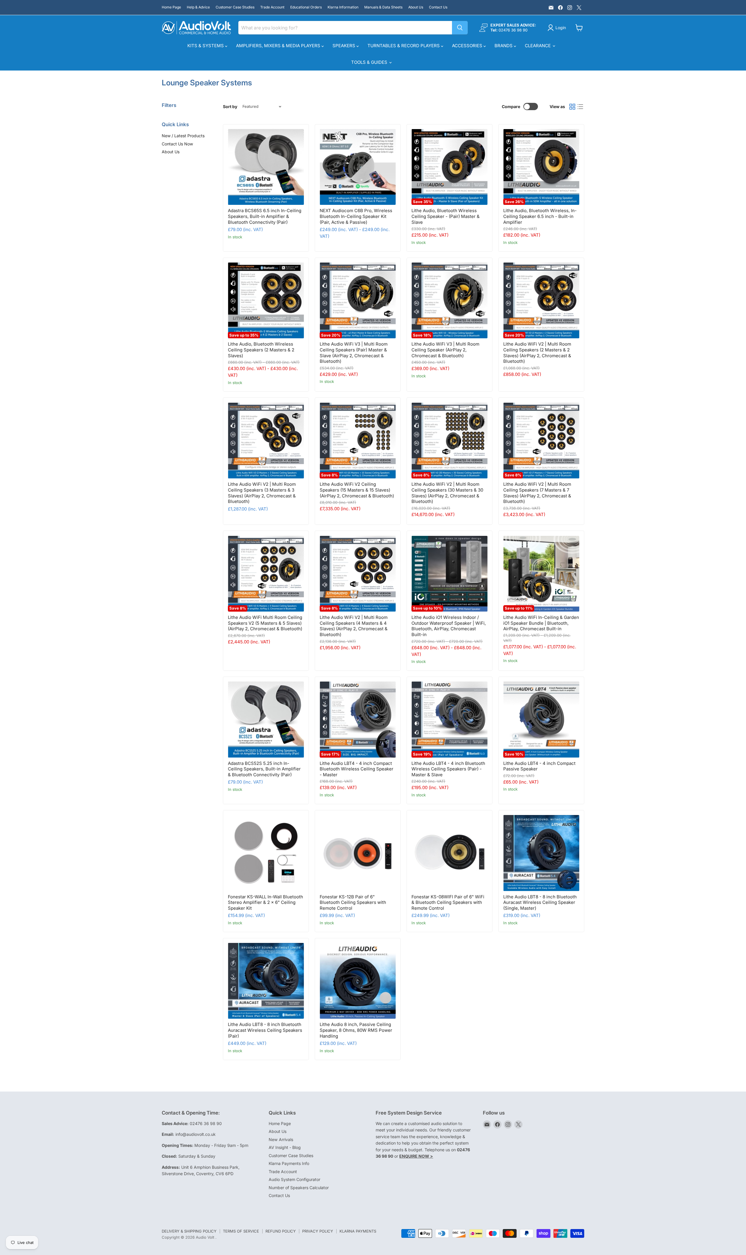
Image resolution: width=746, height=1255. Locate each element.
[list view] (580, 107)
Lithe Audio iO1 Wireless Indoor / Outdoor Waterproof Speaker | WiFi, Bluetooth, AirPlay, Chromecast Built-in (448, 626)
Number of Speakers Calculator (299, 1187)
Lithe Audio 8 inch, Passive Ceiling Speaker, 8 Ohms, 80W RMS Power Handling (356, 1030)
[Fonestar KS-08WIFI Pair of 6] (449, 853)
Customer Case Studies (235, 7)
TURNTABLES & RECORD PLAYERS (404, 45)
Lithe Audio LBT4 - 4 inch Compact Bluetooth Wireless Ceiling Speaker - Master (356, 769)
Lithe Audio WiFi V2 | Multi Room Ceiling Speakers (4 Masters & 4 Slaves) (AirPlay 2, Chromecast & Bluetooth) (354, 626)
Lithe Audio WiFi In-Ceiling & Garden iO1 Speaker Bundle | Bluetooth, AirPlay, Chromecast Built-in (541, 623)
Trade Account (272, 7)
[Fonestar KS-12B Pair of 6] (358, 853)
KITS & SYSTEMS (206, 45)
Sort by (230, 106)
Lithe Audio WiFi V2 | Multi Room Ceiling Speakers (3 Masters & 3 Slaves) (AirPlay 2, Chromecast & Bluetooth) (262, 492)
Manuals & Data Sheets (383, 7)
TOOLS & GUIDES (369, 62)
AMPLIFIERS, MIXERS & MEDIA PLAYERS (278, 45)
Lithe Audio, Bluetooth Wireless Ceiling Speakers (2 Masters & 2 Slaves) (261, 349)
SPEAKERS (344, 45)
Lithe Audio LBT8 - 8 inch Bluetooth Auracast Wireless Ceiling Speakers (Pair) (265, 1030)
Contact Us (438, 7)
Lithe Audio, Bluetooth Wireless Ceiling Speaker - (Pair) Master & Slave (445, 216)
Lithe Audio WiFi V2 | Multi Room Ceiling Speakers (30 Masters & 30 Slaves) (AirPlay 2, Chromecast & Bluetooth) (447, 492)
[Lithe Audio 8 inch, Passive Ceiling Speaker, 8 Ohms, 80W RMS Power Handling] (358, 981)
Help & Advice (198, 7)
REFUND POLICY (280, 1231)
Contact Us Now (177, 143)
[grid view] (572, 107)
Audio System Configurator (294, 1179)
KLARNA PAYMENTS (357, 1231)
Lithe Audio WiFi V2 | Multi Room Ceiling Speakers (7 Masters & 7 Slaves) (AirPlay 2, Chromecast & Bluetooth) (537, 492)
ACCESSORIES (467, 45)
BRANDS (504, 45)
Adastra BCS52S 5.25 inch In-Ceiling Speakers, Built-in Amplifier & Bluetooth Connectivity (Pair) (264, 769)
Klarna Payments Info (289, 1163)
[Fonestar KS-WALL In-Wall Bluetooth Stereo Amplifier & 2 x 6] (266, 853)
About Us (415, 7)
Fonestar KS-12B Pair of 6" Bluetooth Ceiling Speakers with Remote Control (353, 902)
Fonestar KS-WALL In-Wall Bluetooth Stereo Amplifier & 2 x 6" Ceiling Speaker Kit (265, 902)
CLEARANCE (538, 45)
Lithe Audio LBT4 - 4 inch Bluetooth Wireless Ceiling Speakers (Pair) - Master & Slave (448, 769)
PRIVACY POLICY (317, 1231)
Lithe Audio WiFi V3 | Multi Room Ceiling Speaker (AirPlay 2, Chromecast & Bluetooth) (445, 349)
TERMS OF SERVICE (241, 1231)
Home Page (171, 7)
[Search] (460, 27)
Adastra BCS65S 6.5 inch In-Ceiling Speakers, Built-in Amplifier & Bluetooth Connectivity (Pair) (264, 216)
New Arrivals (281, 1139)
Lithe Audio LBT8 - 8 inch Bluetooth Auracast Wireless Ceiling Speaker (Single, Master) (540, 902)
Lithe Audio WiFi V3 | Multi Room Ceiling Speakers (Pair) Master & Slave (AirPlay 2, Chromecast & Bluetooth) (354, 352)
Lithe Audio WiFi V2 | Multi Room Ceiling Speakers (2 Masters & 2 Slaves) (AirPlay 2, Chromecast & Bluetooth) (537, 352)
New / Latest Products (183, 135)
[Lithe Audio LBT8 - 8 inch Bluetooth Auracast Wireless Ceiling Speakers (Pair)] (266, 981)
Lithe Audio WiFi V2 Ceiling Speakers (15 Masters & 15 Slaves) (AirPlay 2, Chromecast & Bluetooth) (357, 489)
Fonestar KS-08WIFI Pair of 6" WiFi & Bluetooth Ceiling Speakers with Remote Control (447, 902)
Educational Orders (306, 7)
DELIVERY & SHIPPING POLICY (189, 1231)
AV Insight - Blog (285, 1147)
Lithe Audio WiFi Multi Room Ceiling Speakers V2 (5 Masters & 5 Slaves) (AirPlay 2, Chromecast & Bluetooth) (265, 623)
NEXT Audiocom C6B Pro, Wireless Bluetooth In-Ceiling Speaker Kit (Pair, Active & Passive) (356, 216)
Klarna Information (343, 7)
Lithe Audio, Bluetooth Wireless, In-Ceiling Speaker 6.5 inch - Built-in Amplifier (540, 216)
